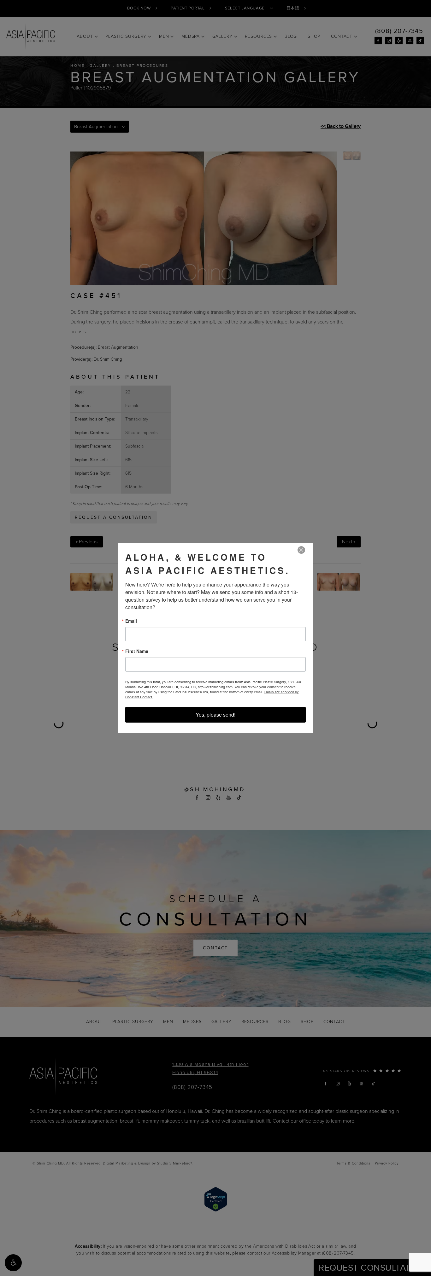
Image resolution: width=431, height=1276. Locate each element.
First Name (136, 651)
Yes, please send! (215, 714)
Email (131, 621)
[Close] (301, 550)
